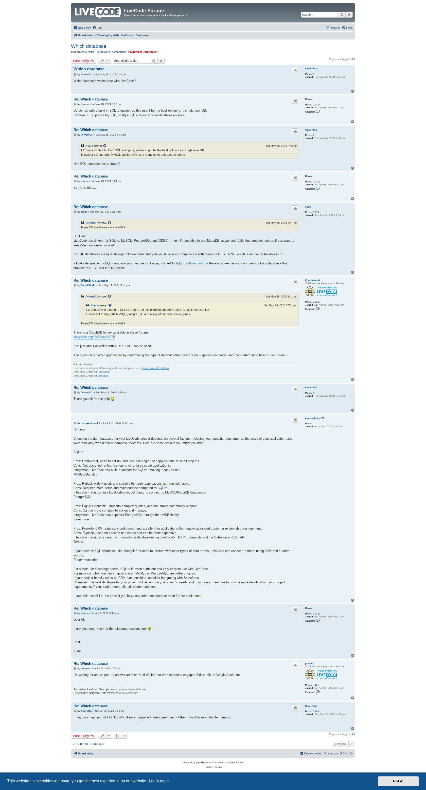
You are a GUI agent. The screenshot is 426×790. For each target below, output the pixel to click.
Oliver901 (311, 68)
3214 (316, 212)
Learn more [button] (159, 781)
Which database (88, 46)
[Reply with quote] (295, 70)
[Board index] (98, 12)
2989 (316, 711)
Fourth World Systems (155, 368)
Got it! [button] (398, 781)
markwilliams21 (314, 418)
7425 (316, 685)
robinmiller (150, 51)
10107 (316, 301)
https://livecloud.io (193, 263)
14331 (316, 104)
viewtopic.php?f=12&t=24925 (94, 337)
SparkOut (311, 706)
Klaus (91, 51)
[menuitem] (97, 28)
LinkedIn (103, 375)
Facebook (104, 371)
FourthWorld (103, 51)
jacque (309, 663)
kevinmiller (135, 51)
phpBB (200, 762)
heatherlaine (119, 51)
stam (308, 206)
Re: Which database (90, 99)
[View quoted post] (105, 146)
